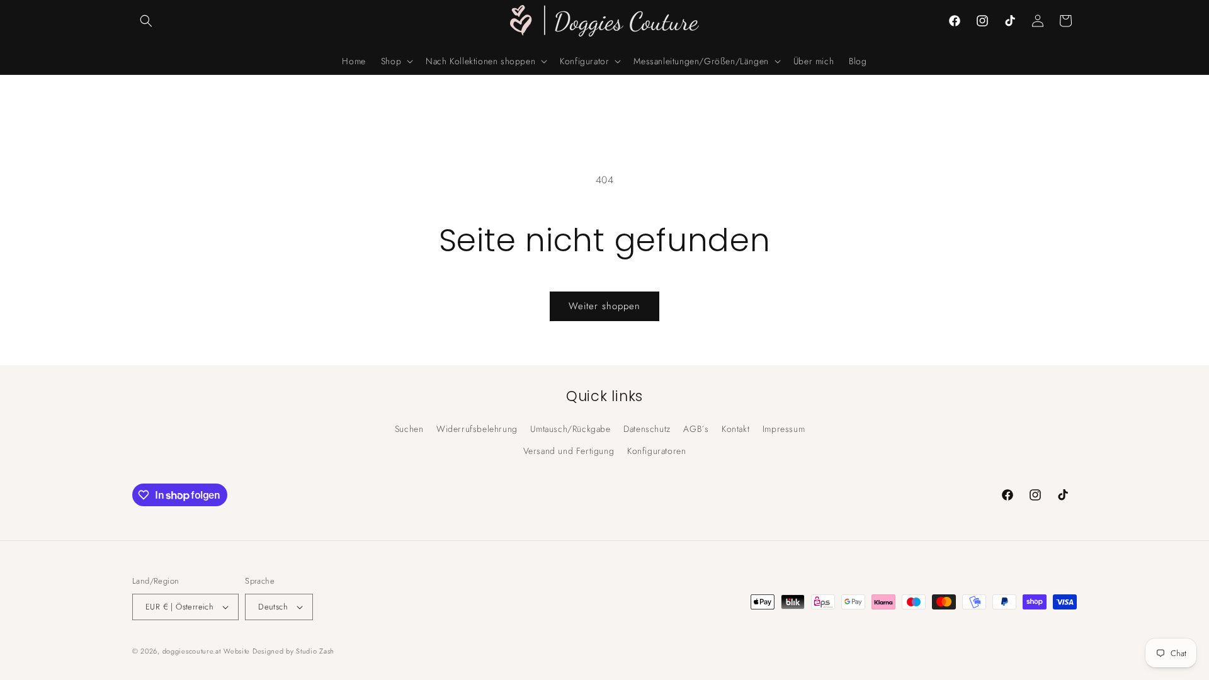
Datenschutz (647, 428)
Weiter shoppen (604, 306)
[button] (146, 21)
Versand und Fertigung (569, 451)
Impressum (784, 428)
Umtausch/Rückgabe (570, 428)
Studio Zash (315, 651)
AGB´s (695, 428)
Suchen (409, 428)
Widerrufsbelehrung (477, 428)
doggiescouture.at (191, 651)
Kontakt (735, 428)
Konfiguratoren (656, 451)
